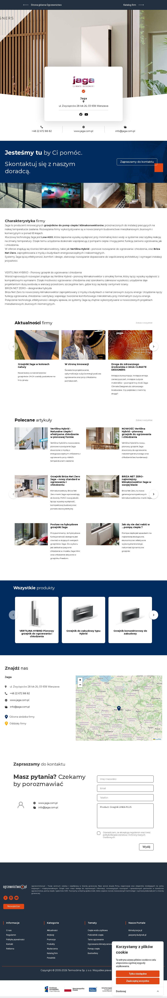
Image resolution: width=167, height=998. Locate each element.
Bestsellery (93, 953)
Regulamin (11, 935)
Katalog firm (52, 953)
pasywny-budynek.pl (137, 935)
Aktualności (52, 930)
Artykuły (50, 935)
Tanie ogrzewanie (96, 939)
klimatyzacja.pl (135, 930)
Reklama (10, 949)
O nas (9, 930)
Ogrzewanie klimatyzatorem (100, 944)
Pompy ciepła (94, 949)
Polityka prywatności (15, 939)
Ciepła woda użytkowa (98, 930)
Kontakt (9, 944)
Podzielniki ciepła (95, 935)
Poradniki (51, 958)
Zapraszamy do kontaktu (137, 161)
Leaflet (158, 739)
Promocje (51, 939)
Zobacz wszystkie (144, 322)
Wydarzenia (52, 949)
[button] (119, 708)
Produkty (51, 944)
